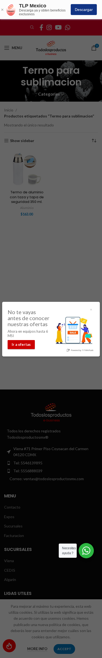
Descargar (84, 9)
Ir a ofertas (21, 344)
